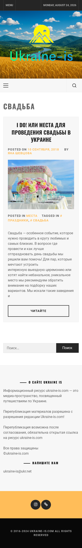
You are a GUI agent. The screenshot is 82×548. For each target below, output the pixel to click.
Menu (9, 5)
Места (31, 215)
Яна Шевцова (20, 153)
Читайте (38, 311)
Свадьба (41, 220)
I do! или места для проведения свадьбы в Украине (41, 132)
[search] (74, 85)
